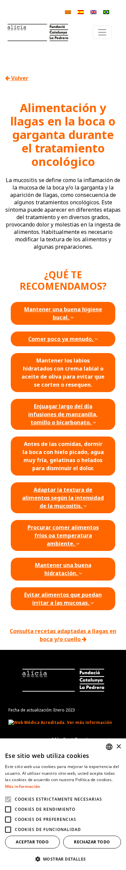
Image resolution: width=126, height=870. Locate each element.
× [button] (118, 746)
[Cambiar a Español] (80, 11)
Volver (19, 78)
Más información (22, 786)
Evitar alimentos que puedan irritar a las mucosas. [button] (63, 598)
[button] (63, 859)
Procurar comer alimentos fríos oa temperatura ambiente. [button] (63, 535)
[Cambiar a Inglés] (93, 11)
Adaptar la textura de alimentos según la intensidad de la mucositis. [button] (63, 498)
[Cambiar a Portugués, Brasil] (106, 11)
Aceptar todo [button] (32, 842)
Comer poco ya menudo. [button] (61, 339)
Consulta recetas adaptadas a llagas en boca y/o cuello (63, 635)
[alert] (63, 804)
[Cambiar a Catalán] (67, 11)
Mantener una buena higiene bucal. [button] (63, 313)
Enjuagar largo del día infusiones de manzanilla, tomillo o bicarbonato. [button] (63, 414)
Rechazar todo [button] (92, 842)
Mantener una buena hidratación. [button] (63, 569)
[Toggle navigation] (102, 32)
